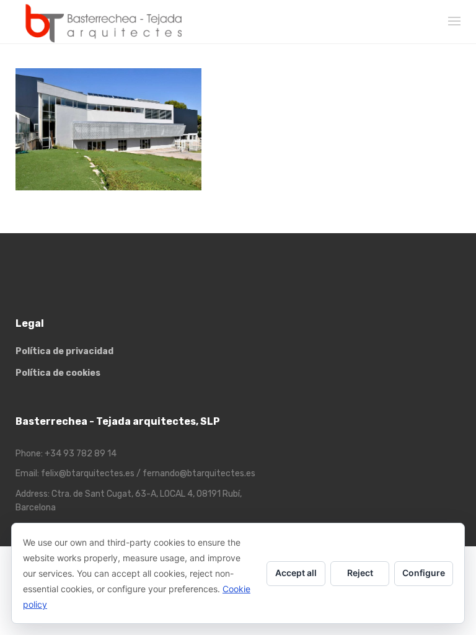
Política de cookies (57, 373)
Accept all (296, 572)
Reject (360, 572)
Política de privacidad (64, 351)
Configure (423, 572)
